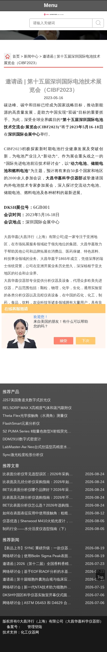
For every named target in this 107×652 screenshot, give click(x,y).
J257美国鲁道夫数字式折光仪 (27, 400)
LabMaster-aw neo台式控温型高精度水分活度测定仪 (38, 447)
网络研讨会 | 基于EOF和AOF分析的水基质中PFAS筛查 (38, 571)
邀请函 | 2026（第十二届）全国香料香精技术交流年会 (38, 564)
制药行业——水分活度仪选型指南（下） (35, 529)
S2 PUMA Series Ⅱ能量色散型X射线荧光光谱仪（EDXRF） (38, 431)
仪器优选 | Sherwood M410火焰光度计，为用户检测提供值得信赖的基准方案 (38, 521)
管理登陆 (35, 627)
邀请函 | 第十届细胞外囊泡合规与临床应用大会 (38, 579)
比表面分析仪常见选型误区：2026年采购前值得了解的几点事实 (38, 474)
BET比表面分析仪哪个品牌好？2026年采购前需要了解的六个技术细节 (38, 490)
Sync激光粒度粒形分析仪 (23, 455)
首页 (16, 56)
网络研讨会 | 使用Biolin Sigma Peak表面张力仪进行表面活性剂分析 (38, 556)
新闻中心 (31, 56)
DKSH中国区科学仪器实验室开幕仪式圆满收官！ (38, 595)
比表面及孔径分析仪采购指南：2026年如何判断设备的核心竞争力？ (38, 482)
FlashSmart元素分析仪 (21, 423)
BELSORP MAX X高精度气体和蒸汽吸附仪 (37, 408)
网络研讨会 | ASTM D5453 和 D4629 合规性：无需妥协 (38, 603)
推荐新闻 (11, 540)
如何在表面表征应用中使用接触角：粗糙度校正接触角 (38, 513)
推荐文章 (11, 466)
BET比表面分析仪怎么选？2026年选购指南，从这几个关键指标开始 (38, 505)
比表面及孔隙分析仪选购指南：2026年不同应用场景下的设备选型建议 (38, 497)
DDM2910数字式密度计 (22, 439)
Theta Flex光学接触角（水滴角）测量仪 (35, 415)
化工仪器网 (30, 632)
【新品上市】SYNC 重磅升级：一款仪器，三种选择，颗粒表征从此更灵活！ (38, 548)
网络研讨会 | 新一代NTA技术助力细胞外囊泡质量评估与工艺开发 (38, 587)
